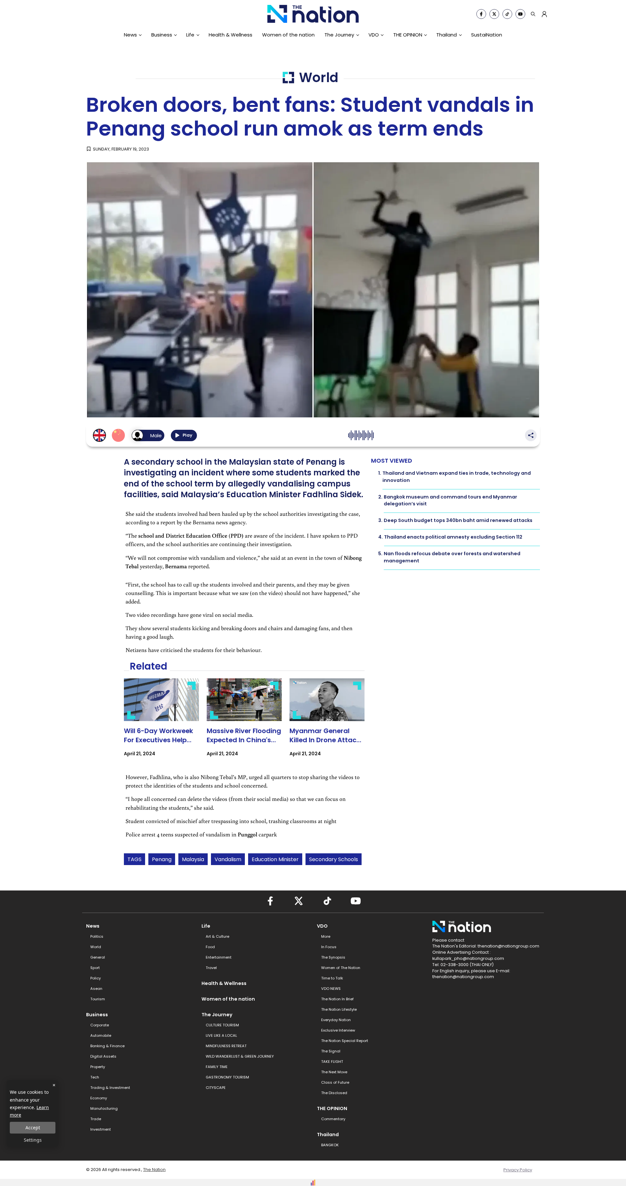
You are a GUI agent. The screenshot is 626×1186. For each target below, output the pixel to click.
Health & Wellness (230, 34)
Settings (33, 1140)
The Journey (339, 34)
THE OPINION (407, 34)
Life (190, 34)
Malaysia (193, 859)
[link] (161, 723)
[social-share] (481, 14)
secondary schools (333, 859)
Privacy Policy (517, 1170)
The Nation (154, 1169)
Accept (32, 1127)
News (130, 34)
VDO (373, 34)
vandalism (228, 859)
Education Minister (275, 859)
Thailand (446, 34)
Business (161, 34)
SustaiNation (486, 34)
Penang (161, 859)
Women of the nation (288, 34)
